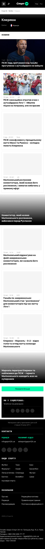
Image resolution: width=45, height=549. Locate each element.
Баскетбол (33, 469)
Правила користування (30, 500)
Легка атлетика (8, 473)
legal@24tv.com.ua (31, 536)
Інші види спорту (8, 481)
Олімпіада (20, 473)
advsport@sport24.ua (27, 441)
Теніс (18, 465)
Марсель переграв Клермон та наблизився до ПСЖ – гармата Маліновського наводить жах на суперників (19, 374)
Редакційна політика (29, 496)
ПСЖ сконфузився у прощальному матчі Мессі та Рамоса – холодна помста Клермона (22, 142)
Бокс (31, 465)
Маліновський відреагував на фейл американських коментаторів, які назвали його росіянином (20, 259)
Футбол (11, 11)
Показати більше (22, 389)
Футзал (32, 473)
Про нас (5, 496)
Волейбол (19, 477)
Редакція (5, 500)
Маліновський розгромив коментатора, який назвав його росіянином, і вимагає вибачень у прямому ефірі (21, 184)
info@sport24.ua (8, 441)
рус (41, 4)
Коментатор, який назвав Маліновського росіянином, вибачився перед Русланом (17, 218)
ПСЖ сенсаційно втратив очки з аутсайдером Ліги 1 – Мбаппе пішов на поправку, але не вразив (21, 102)
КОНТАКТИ (7, 431)
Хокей (18, 469)
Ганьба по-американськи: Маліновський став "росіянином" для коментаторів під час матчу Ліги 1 (21, 302)
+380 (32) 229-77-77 (16, 534)
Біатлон (5, 477)
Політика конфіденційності (32, 504)
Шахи (31, 477)
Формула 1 (6, 469)
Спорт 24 (4, 11)
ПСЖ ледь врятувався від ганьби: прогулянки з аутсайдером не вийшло (22, 64)
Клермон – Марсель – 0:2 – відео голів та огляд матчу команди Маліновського (21, 343)
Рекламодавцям (8, 504)
